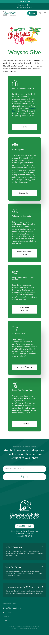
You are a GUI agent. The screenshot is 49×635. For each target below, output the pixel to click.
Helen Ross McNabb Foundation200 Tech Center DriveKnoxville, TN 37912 (24, 534)
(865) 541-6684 (26, 526)
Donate (32, 13)
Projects (6, 616)
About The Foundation (12, 608)
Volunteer (7, 612)
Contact (6, 620)
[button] (45, 13)
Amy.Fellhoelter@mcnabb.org (24, 297)
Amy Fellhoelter (18, 401)
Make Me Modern (31, 628)
